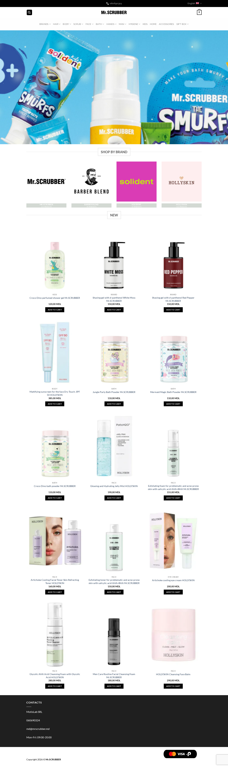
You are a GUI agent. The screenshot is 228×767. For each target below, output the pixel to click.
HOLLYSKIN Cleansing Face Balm (173, 674)
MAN (121, 24)
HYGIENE (133, 24)
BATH (99, 24)
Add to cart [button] (55, 310)
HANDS (110, 24)
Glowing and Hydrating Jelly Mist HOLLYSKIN (114, 486)
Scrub (77, 24)
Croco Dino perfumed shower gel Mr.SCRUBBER (55, 297)
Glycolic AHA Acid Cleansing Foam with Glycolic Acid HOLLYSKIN (55, 676)
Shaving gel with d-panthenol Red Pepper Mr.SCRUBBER (173, 299)
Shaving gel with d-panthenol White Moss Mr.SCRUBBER (114, 299)
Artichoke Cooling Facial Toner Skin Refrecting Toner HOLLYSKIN (55, 581)
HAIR (55, 24)
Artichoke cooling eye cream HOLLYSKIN (173, 580)
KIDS (145, 24)
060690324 (33, 720)
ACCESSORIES (166, 24)
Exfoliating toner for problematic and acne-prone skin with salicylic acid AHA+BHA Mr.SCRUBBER (114, 581)
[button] (29, 12)
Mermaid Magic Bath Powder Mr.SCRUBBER (173, 392)
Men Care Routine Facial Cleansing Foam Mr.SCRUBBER (114, 676)
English (191, 3)
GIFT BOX (181, 24)
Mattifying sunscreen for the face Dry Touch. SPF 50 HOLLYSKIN (55, 393)
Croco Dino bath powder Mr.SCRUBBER (55, 486)
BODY (66, 24)
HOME (153, 24)
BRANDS (44, 24)
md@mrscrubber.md (38, 728)
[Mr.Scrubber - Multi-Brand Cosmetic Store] (114, 12)
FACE (88, 24)
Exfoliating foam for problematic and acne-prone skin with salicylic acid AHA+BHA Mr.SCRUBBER (173, 487)
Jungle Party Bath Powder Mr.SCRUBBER (114, 392)
